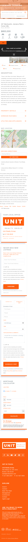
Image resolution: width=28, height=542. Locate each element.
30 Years (7, 391)
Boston (19, 206)
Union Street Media (13, 538)
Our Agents (11, 238)
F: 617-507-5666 (19, 475)
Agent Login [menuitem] (6, 499)
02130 (23, 206)
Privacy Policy (10, 370)
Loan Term (6, 387)
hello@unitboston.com (9, 473)
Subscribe (11, 286)
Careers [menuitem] (4, 489)
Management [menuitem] (6, 493)
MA (10, 206)
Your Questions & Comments (10, 332)
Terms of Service (18, 370)
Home (1, 206)
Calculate (14, 416)
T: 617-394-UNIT (7, 475)
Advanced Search (21, 16)
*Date (4, 320)
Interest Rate (7, 408)
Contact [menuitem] (4, 497)
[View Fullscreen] (3, 137)
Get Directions (14, 157)
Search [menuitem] (4, 487)
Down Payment (7, 402)
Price (4, 396)
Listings (6, 206)
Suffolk (14, 206)
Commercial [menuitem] (6, 495)
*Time (4, 326)
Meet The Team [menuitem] (7, 491)
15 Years (13, 391)
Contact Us (5, 238)
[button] (25, 12)
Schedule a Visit (19, 302)
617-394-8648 (8, 234)
